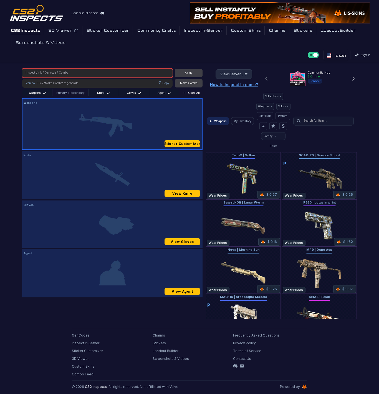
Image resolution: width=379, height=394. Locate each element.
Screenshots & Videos (171, 359)
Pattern (282, 115)
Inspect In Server (85, 343)
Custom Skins (83, 366)
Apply (189, 72)
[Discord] (235, 366)
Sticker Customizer (182, 144)
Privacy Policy (244, 343)
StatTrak (265, 115)
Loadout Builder (165, 351)
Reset (273, 145)
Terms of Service (247, 351)
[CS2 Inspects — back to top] (36, 13)
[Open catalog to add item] (112, 125)
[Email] (242, 366)
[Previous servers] (266, 78)
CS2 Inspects (96, 387)
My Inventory (242, 121)
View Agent (182, 291)
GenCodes (81, 335)
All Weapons (217, 121)
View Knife (182, 193)
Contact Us (242, 359)
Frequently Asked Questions (256, 335)
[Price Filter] (283, 126)
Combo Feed (83, 374)
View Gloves (182, 242)
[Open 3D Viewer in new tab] (76, 30)
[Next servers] (353, 78)
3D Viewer (80, 359)
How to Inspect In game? (234, 84)
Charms (159, 335)
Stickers (159, 343)
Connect (314, 81)
